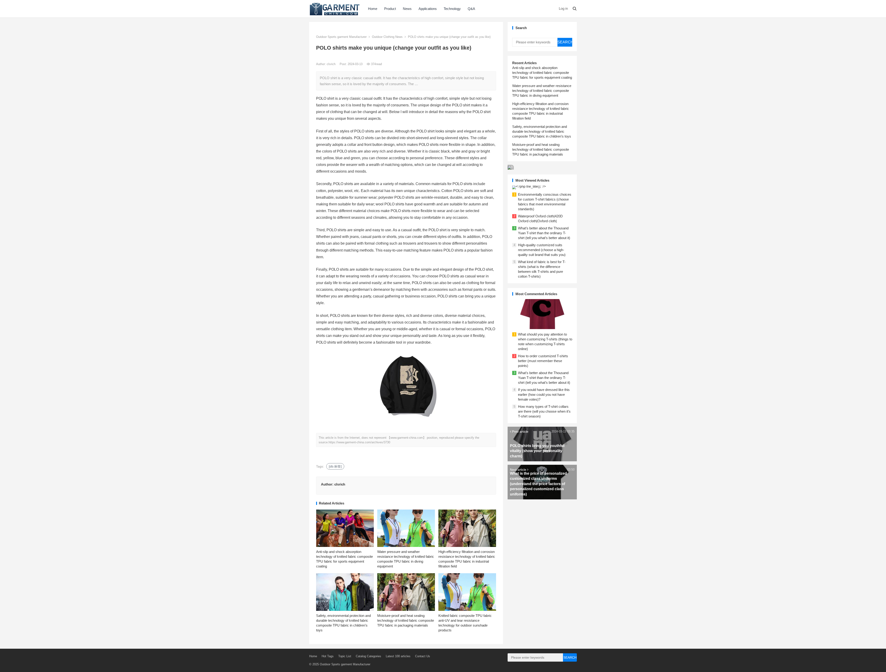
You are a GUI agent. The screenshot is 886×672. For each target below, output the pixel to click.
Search (564, 42)
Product (390, 9)
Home (372, 9)
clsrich (331, 64)
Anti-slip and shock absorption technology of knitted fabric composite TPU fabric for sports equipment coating (542, 72)
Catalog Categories (368, 656)
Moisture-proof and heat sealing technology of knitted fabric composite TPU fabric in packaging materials (405, 620)
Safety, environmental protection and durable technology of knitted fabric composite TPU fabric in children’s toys (541, 131)
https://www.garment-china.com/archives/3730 (359, 442)
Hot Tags (328, 656)
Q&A (471, 9)
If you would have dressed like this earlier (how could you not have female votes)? (544, 394)
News (407, 9)
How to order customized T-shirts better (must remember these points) (543, 361)
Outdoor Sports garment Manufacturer (341, 37)
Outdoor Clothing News (387, 37)
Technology (452, 9)
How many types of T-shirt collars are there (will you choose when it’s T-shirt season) (544, 411)
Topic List (344, 656)
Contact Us (422, 656)
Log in (563, 8)
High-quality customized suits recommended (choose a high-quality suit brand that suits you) (542, 250)
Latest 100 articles (398, 656)
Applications (428, 9)
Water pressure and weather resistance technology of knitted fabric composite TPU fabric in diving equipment (541, 90)
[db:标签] (335, 466)
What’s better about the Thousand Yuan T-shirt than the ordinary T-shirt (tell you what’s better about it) (544, 233)
